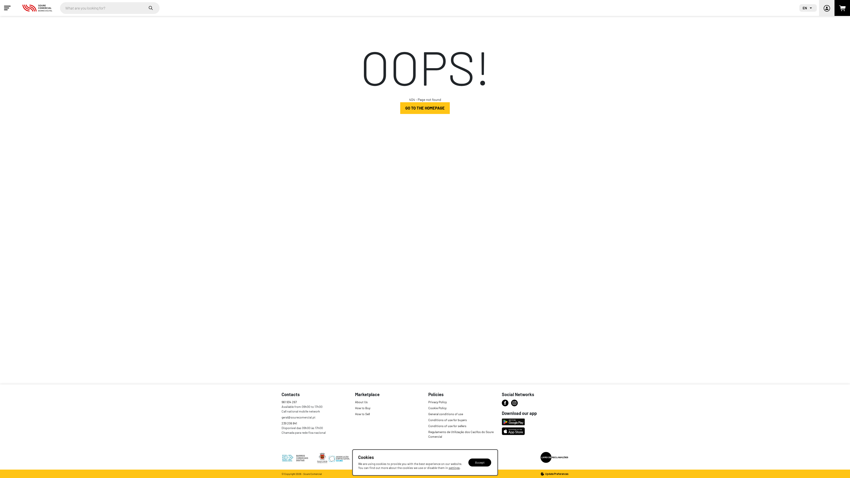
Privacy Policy (437, 402)
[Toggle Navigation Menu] (7, 8)
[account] (827, 8)
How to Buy (362, 408)
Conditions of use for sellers (447, 426)
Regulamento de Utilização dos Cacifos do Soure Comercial (461, 434)
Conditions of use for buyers (447, 420)
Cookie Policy (437, 408)
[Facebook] (505, 403)
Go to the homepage (425, 108)
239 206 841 (289, 423)
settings (454, 468)
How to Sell (362, 414)
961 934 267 (289, 402)
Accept (480, 462)
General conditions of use (445, 414)
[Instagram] (514, 403)
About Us (361, 402)
